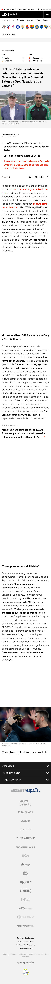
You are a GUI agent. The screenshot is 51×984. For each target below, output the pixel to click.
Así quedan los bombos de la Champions (19, 9)
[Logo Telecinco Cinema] (25, 891)
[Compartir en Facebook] (47, 177)
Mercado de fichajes (25, 20)
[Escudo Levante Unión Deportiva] (41, 27)
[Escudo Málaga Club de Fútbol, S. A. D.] (46, 27)
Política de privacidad (25, 941)
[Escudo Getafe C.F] (37, 27)
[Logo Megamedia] (27, 962)
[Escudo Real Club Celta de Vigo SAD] (13, 27)
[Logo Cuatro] (25, 821)
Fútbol (13, 14)
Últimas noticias (8, 20)
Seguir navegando (12, 779)
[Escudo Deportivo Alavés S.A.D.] (18, 27)
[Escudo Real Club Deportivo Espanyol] (27, 27)
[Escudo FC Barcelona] (32, 27)
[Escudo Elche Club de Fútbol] (23, 27)
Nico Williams (24, 752)
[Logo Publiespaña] (25, 917)
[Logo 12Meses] (25, 899)
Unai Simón (37, 752)
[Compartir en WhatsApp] (30, 177)
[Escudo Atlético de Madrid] (8, 27)
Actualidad (8, 765)
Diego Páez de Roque (10, 134)
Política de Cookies (25, 948)
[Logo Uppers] (25, 882)
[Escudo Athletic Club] (4, 27)
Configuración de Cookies (25, 945)
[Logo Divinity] (25, 829)
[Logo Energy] (25, 864)
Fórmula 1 (46, 20)
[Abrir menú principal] (47, 14)
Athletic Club (8, 34)
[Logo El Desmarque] (26, 838)
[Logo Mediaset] (25, 792)
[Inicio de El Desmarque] (4, 14)
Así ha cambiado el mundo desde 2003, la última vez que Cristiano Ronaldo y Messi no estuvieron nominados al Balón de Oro (24, 433)
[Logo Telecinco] (25, 812)
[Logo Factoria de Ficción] (25, 847)
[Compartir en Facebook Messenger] (41, 177)
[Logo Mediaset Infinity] (25, 803)
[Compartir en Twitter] (36, 177)
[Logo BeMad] (25, 873)
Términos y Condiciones (25, 938)
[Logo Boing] (25, 856)
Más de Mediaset (11, 772)
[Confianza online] (26, 974)
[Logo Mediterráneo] (25, 926)
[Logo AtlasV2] (25, 908)
